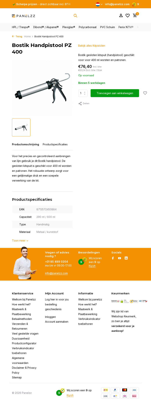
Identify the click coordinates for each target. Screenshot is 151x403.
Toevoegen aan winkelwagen (115, 93)
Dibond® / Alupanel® (46, 27)
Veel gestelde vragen (25, 333)
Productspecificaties (55, 144)
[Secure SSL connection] (125, 301)
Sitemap (17, 377)
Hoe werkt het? (21, 304)
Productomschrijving (25, 144)
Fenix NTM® (126, 27)
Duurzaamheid (20, 338)
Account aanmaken (56, 321)
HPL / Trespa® (21, 27)
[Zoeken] (75, 15)
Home (27, 36)
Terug (18, 36)
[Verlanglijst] (128, 16)
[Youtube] (119, 258)
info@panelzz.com (56, 273)
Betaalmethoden (22, 318)
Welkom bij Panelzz (24, 299)
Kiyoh (92, 265)
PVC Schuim (107, 27)
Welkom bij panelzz (90, 299)
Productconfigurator (24, 343)
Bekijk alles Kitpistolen (91, 45)
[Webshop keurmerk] (115, 301)
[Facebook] (112, 258)
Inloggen (50, 316)
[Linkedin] (126, 258)
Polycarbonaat (87, 27)
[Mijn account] (121, 16)
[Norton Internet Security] (134, 301)
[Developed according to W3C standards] (143, 301)
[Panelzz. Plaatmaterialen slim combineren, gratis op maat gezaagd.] (23, 15)
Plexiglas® (68, 27)
